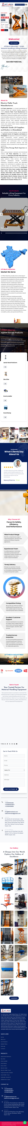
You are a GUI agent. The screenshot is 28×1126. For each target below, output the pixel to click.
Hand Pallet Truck (5, 1075)
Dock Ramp (4, 1063)
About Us (3, 1039)
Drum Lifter (3, 1065)
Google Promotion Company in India (9, 1124)
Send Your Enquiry (10, 789)
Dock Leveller (4, 1061)
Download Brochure (19, 4)
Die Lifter (3, 1059)
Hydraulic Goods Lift (6, 1077)
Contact (3, 1048)
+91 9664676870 (9, 804)
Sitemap (3, 1046)
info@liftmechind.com (11, 812)
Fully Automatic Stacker (7, 1072)
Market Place (4, 1044)
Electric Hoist (4, 1068)
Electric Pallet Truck (6, 1070)
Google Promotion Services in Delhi (19, 1123)
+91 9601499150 (9, 806)
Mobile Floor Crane (5, 1079)
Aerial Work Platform (6, 1056)
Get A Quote (14, 43)
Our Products (4, 1041)
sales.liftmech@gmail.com (12, 813)
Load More (14, 998)
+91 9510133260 (9, 803)
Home (2, 1037)
